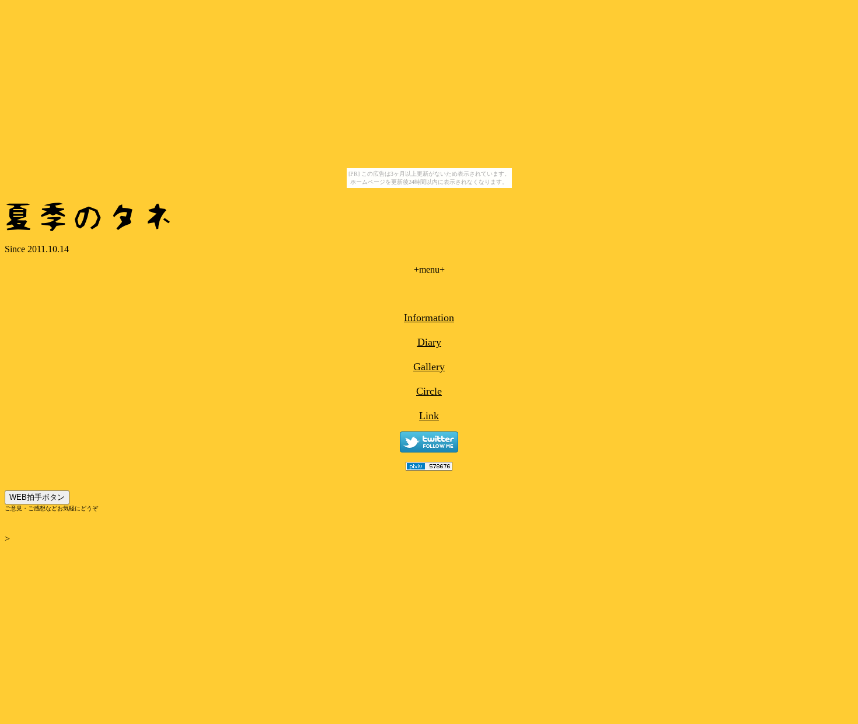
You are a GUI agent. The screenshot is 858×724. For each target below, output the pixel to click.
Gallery (429, 367)
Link (429, 416)
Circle (429, 391)
